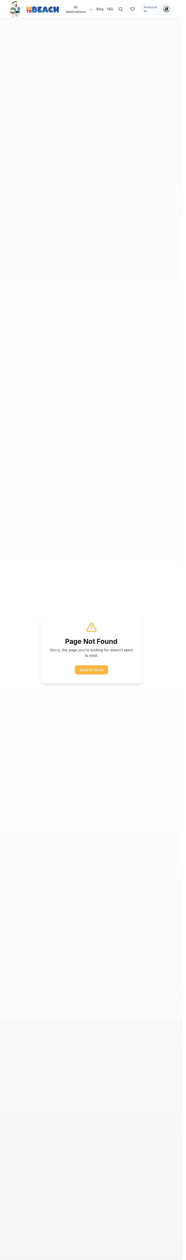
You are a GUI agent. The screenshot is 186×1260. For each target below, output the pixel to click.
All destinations (76, 9)
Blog (99, 9)
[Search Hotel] (121, 9)
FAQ (110, 9)
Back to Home (91, 670)
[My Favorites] (132, 9)
